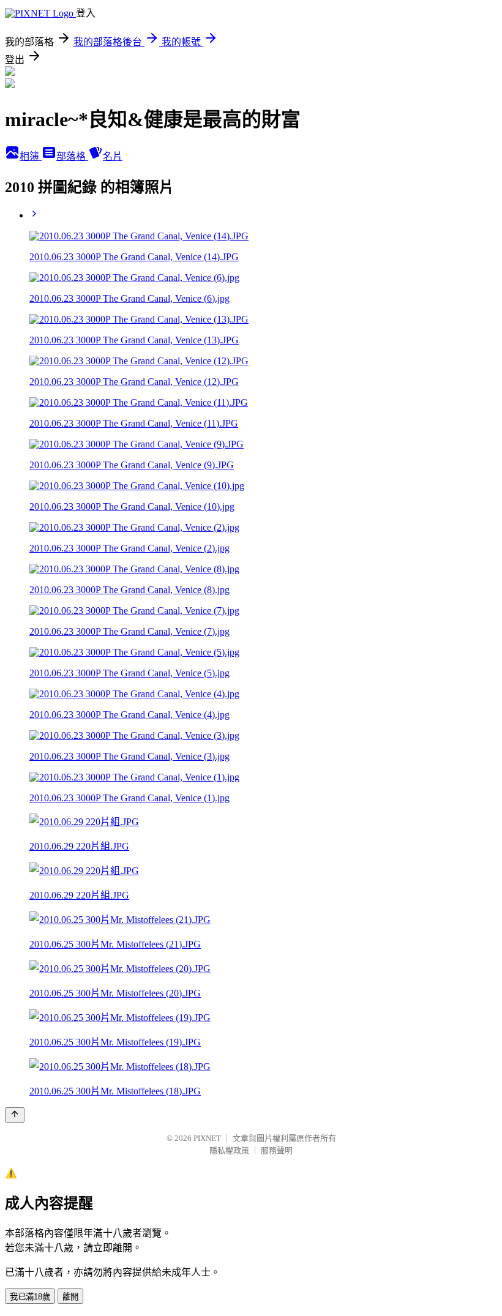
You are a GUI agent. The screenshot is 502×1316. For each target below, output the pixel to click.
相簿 (31, 156)
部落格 (72, 156)
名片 (112, 156)
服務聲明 (277, 1150)
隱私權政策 (229, 1150)
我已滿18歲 (30, 1296)
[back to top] (14, 1115)
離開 (70, 1296)
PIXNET (207, 1138)
